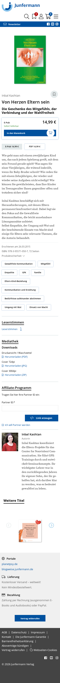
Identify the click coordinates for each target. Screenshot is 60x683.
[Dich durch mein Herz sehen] (30, 531)
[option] (30, 525)
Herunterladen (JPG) (15, 365)
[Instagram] (57, 24)
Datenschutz (19, 632)
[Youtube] (52, 24)
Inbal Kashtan (11, 95)
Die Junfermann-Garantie (31, 637)
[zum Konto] (41, 17)
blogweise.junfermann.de (17, 569)
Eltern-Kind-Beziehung (16, 281)
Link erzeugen (44, 418)
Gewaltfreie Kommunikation (19, 263)
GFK (24, 272)
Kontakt (7, 637)
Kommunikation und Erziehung (20, 289)
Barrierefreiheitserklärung (18, 641)
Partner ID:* (8, 402)
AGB (5, 632)
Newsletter (14, 24)
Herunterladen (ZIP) (15, 374)
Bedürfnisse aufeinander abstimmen (23, 298)
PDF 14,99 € (34, 146)
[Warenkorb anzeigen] (48, 17)
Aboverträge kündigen (15, 645)
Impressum (38, 632)
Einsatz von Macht (39, 307)
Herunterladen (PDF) (16, 356)
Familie (37, 272)
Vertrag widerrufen (13, 650)
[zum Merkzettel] (34, 17)
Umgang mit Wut (13, 307)
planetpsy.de (9, 564)
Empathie (9, 272)
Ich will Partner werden (17, 425)
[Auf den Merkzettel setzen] (54, 94)
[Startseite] (21, 6)
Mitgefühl (45, 263)
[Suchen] (26, 17)
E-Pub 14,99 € (12, 146)
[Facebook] (48, 24)
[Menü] (56, 17)
